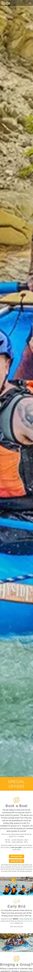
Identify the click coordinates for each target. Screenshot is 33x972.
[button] (30, 3)
